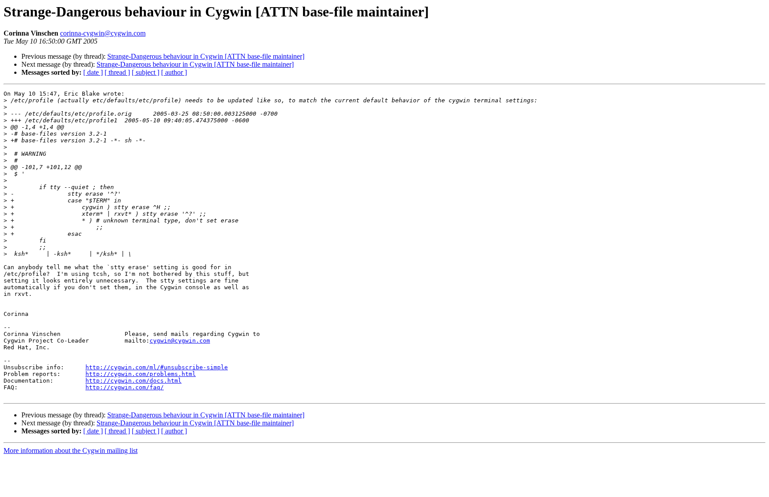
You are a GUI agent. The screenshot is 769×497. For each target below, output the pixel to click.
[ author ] (174, 72)
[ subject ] (145, 72)
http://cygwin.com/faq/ (124, 387)
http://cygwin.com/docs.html (133, 380)
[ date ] (93, 72)
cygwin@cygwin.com (180, 340)
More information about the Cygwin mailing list (71, 450)
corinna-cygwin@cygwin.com (103, 33)
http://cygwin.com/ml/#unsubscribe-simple (156, 367)
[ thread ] (117, 72)
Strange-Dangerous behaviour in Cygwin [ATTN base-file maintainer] (205, 56)
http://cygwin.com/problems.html (140, 374)
